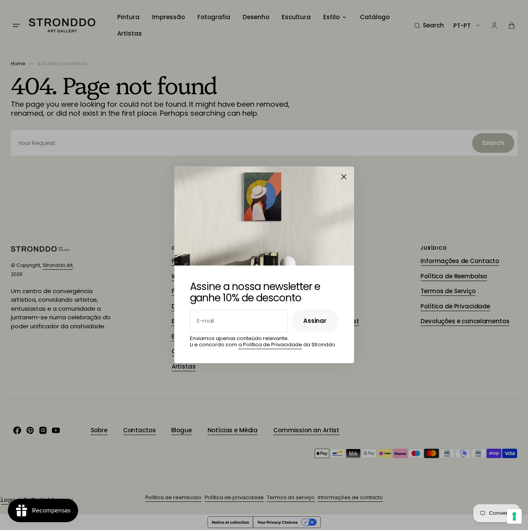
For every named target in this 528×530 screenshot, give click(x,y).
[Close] (344, 176)
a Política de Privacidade (270, 344)
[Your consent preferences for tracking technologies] (514, 516)
